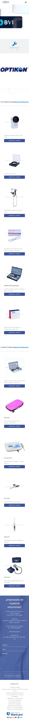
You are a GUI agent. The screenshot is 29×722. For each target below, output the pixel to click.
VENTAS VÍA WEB (14, 687)
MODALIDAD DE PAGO (15, 702)
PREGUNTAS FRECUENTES (15, 706)
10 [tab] (23, 89)
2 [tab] (12, 50)
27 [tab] (13, 93)
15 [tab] (6, 91)
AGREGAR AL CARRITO (14, 140)
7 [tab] (16, 89)
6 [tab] (13, 89)
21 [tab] (20, 91)
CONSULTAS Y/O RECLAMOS (15, 709)
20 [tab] (18, 91)
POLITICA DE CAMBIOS (15, 704)
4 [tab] (17, 50)
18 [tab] (13, 91)
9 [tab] (20, 89)
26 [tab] (11, 93)
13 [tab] (1, 91)
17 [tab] (11, 91)
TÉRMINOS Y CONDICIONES (14, 698)
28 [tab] (16, 93)
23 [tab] (25, 91)
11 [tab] (25, 89)
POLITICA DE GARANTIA (14, 700)
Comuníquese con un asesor (15, 695)
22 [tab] (23, 91)
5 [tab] (19, 50)
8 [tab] (18, 89)
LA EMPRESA (15, 696)
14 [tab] (3, 91)
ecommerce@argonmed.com (15, 693)
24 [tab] (28, 91)
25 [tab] (8, 93)
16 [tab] (8, 91)
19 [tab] (16, 91)
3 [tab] (14, 50)
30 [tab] (20, 93)
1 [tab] (9, 50)
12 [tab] (28, 89)
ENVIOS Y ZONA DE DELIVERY (15, 707)
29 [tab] (18, 93)
